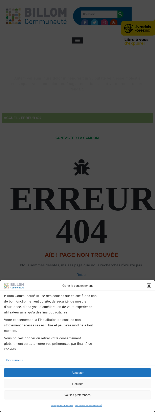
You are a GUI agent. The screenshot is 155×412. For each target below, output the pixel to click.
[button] (149, 286)
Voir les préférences (77, 395)
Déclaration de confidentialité (88, 405)
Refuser (77, 383)
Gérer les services (14, 360)
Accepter (78, 372)
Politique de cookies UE (62, 405)
